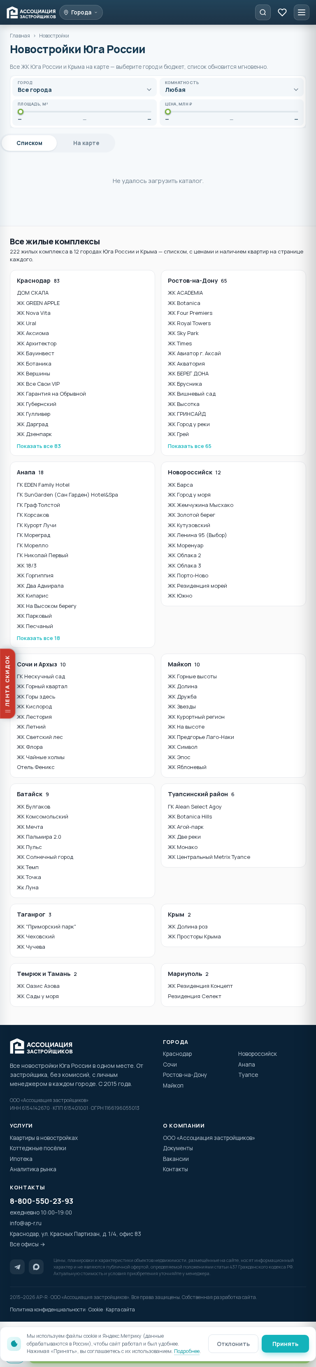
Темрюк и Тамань (47, 974)
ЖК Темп (28, 867)
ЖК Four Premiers (190, 313)
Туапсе (248, 1075)
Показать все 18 (38, 638)
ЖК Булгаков (33, 806)
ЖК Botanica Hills (190, 816)
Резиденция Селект (194, 996)
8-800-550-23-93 (41, 1201)
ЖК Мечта (30, 826)
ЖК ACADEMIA (185, 292)
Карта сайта (120, 1309)
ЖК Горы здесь (36, 696)
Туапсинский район (201, 794)
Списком (29, 143)
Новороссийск (194, 472)
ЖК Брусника (185, 383)
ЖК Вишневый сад (192, 393)
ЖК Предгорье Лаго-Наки (201, 737)
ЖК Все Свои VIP (38, 383)
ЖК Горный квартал (42, 686)
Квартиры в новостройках (44, 1138)
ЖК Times (180, 343)
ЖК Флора (30, 746)
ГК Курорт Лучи (36, 525)
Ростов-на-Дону (197, 280)
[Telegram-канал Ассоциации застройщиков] (17, 1266)
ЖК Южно (180, 595)
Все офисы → (27, 1244)
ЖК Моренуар (185, 545)
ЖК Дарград (32, 424)
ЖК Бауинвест (35, 353)
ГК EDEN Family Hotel (43, 484)
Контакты (175, 1169)
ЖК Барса (180, 484)
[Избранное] (282, 12)
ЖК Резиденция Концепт (200, 985)
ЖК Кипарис (33, 595)
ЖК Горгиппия (35, 575)
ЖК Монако (183, 847)
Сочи (170, 1064)
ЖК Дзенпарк (34, 434)
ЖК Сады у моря (38, 996)
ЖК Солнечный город (45, 857)
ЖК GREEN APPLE (38, 303)
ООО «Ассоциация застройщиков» (209, 1138)
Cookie (95, 1309)
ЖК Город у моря (189, 494)
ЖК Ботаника (34, 363)
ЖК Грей (178, 434)
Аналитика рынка (33, 1169)
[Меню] (301, 12)
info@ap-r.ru (26, 1223)
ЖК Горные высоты (192, 676)
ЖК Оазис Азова (38, 985)
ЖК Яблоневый (187, 767)
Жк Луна (28, 887)
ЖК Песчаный (35, 626)
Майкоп (184, 664)
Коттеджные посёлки (38, 1148)
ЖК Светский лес (40, 737)
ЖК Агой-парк (186, 826)
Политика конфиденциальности (48, 1309)
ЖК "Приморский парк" (46, 926)
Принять (285, 1344)
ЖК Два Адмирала (40, 585)
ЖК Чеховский (36, 936)
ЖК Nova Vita (34, 313)
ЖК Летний (31, 726)
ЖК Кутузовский (189, 525)
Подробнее (187, 1351)
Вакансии (176, 1159)
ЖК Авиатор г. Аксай (194, 353)
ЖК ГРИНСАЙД (187, 413)
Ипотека (21, 1159)
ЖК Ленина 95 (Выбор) (197, 535)
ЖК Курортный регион (196, 716)
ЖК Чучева (31, 946)
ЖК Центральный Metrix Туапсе (209, 857)
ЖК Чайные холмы (41, 757)
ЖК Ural (26, 323)
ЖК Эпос (179, 757)
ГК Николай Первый (42, 555)
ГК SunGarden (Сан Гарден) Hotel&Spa (67, 494)
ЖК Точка (29, 877)
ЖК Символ (183, 746)
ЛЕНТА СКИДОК (8, 681)
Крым (179, 914)
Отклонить (233, 1344)
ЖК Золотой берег (191, 514)
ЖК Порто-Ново (188, 575)
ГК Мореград (33, 535)
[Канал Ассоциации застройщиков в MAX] (36, 1266)
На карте (86, 143)
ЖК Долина (183, 686)
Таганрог (34, 914)
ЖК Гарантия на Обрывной (51, 393)
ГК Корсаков (33, 514)
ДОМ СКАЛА (33, 292)
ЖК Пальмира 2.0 (39, 836)
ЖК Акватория (186, 363)
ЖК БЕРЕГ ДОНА (188, 373)
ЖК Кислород (34, 706)
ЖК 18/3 (27, 565)
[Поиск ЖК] (263, 12)
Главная (20, 35)
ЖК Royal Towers (189, 323)
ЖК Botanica (184, 303)
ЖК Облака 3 (184, 565)
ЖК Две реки (184, 836)
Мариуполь (188, 974)
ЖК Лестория (34, 716)
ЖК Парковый (34, 615)
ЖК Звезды (182, 706)
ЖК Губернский (36, 404)
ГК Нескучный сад (41, 676)
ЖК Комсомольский (42, 816)
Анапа (30, 472)
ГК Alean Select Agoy (195, 806)
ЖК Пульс (29, 847)
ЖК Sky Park (183, 333)
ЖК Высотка (184, 404)
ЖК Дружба (182, 696)
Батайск (33, 794)
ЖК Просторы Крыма (194, 936)
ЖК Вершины (33, 373)
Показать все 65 (189, 446)
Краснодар (38, 280)
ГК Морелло (32, 545)
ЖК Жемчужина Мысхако (200, 505)
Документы (178, 1148)
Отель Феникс (36, 767)
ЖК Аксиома (33, 333)
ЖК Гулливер (33, 413)
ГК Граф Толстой (38, 505)
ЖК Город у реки (189, 424)
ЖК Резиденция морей (197, 585)
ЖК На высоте (186, 726)
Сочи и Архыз (41, 664)
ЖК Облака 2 (184, 555)
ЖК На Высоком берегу (47, 606)
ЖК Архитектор (36, 343)
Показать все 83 (39, 446)
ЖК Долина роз (188, 926)
